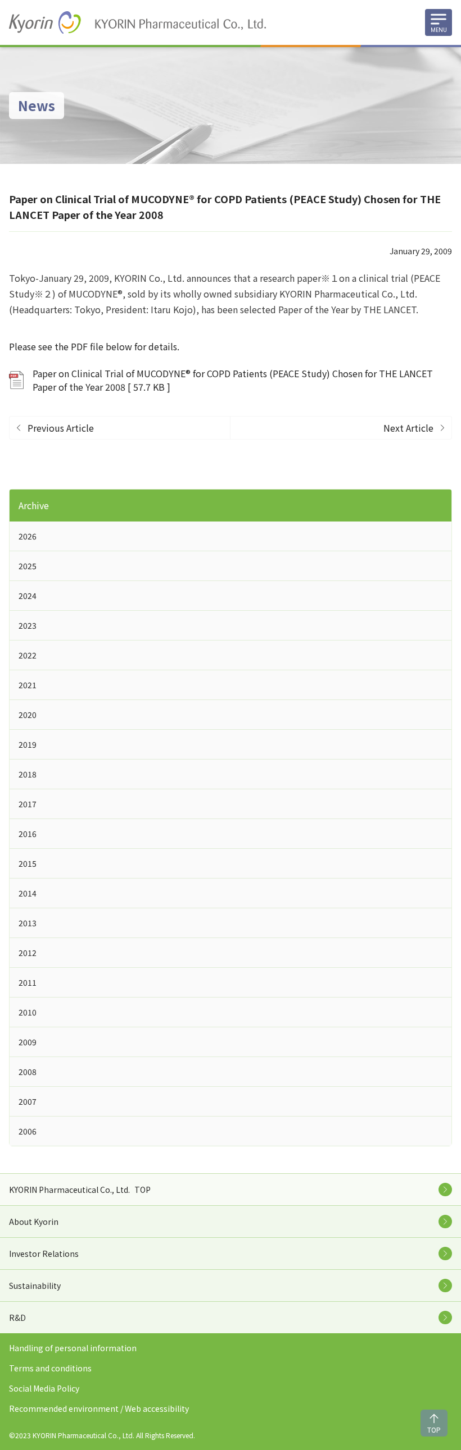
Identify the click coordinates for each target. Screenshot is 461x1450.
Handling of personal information (73, 1347)
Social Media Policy (44, 1388)
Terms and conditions (50, 1368)
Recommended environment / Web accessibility (99, 1408)
